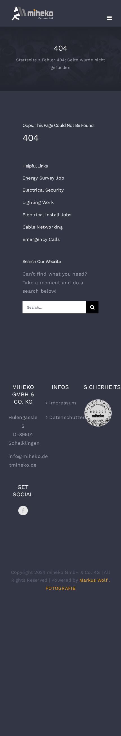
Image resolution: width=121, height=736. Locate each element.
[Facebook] (23, 510)
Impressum (60, 403)
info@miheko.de (28, 456)
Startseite (26, 59)
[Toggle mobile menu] (110, 18)
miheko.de (24, 465)
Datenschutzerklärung (60, 417)
